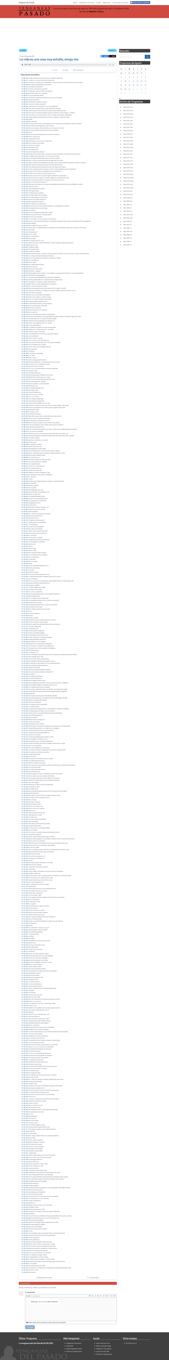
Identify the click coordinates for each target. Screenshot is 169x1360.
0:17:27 (25, 897)
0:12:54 (25, 676)
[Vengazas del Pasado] (34, 15)
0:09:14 (25, 461)
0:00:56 (25, 104)
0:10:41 (25, 546)
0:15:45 (25, 802)
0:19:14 (25, 1008)
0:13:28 (25, 700)
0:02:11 (25, 145)
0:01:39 (25, 126)
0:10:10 (25, 516)
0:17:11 (25, 882)
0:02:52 (25, 167)
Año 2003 (128, 184)
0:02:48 (25, 165)
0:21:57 (25, 1174)
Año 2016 (128, 141)
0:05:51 (25, 297)
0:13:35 (25, 709)
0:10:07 (25, 511)
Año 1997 (127, 204)
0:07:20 (25, 377)
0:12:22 (25, 652)
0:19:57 (25, 1053)
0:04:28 (25, 238)
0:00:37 (25, 91)
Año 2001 (127, 191)
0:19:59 (25, 1055)
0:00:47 (25, 97)
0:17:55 (25, 921)
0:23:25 (25, 1255)
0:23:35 (25, 1266)
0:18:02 (25, 930)
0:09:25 (25, 472)
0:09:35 (25, 481)
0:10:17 (25, 522)
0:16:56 (25, 871)
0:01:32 (25, 123)
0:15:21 (25, 782)
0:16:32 (25, 847)
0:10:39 (25, 544)
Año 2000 (128, 194)
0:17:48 (25, 917)
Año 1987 (127, 238)
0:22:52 (25, 1227)
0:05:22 (25, 280)
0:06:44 (25, 342)
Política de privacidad (103, 1346)
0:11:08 (25, 581)
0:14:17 (25, 737)
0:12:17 (25, 648)
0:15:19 (25, 780)
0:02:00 (25, 136)
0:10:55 (25, 563)
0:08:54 (25, 451)
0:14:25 (25, 741)
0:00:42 (25, 93)
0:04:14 (25, 225)
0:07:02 (25, 362)
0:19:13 (25, 1005)
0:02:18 (25, 154)
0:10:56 (25, 566)
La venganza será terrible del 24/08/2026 (36, 1343)
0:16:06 (25, 828)
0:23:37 (25, 1268)
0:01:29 (25, 119)
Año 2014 (128, 147)
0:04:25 (25, 234)
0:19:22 (25, 1019)
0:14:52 (25, 761)
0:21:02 (25, 1112)
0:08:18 (25, 429)
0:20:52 (25, 1103)
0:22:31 (25, 1211)
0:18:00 (25, 927)
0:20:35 (25, 1088)
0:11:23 (25, 594)
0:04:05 (25, 221)
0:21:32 (25, 1146)
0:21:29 (25, 1144)
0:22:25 (25, 1203)
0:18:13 (25, 945)
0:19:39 (25, 1036)
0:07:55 (25, 412)
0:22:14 (25, 1190)
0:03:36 (25, 191)
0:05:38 (25, 288)
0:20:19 (25, 1073)
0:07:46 (25, 405)
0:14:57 (25, 763)
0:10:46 (25, 555)
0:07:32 (25, 390)
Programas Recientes (86, 2)
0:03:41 (25, 197)
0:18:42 (25, 975)
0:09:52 (25, 492)
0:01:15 (25, 115)
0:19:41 (25, 1038)
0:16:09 (25, 830)
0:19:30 (25, 1027)
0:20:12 (25, 1066)
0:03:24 (25, 182)
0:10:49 (25, 557)
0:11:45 (25, 618)
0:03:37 (25, 193)
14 (141, 81)
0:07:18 (25, 375)
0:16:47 (25, 860)
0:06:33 (25, 331)
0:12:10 (25, 644)
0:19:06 (25, 999)
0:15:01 (25, 765)
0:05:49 (25, 295)
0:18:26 (25, 960)
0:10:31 (25, 535)
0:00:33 (25, 89)
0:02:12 (25, 147)
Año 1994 (128, 215)
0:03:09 (25, 175)
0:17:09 (25, 880)
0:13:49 (25, 719)
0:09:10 (25, 459)
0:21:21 (25, 1133)
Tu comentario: (30, 1292)
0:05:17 (25, 277)
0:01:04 (25, 110)
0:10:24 (25, 529)
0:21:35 (25, 1151)
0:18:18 (25, 953)
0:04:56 (25, 260)
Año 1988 (127, 235)
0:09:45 (25, 485)
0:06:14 (25, 316)
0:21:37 (25, 1153)
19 (133, 85)
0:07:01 (25, 360)
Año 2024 (128, 114)
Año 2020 (128, 127)
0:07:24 (25, 381)
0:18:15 (25, 949)
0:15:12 (25, 774)
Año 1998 (127, 201)
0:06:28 (25, 327)
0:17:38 (25, 904)
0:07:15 (25, 371)
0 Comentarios (94, 1277)
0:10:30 (25, 533)
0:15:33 (25, 793)
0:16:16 (25, 836)
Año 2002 (128, 188)
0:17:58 (25, 923)
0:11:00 (25, 568)
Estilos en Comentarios (104, 1354)
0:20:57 (25, 1107)
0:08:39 (25, 438)
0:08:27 (25, 431)
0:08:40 (25, 440)
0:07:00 (25, 357)
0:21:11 (25, 1123)
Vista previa (36, 1296)
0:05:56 (25, 301)
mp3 (56, 70)
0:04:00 (25, 217)
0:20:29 (25, 1081)
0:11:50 (25, 624)
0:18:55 (25, 986)
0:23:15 (25, 1248)
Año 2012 (127, 154)
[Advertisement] (84, 32)
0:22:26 (25, 1205)
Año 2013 (128, 151)
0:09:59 (25, 501)
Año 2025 (128, 110)
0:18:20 (25, 956)
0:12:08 (25, 641)
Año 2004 (128, 181)
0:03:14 (25, 178)
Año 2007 (128, 171)
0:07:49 (25, 407)
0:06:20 (25, 321)
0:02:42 (25, 163)
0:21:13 (25, 1125)
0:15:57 (25, 823)
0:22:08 (25, 1185)
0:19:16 (25, 1010)
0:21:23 (25, 1136)
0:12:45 (25, 667)
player (66, 70)
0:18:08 (25, 936)
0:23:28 (25, 1259)
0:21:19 (25, 1131)
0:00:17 (25, 80)
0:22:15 (25, 1192)
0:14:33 (25, 748)
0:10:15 (25, 520)
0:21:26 (25, 1138)
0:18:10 (25, 940)
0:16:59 (25, 873)
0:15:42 (25, 797)
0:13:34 (25, 706)
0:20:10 (25, 1064)
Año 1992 (127, 221)
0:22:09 (25, 1187)
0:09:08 (25, 457)
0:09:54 (25, 494)
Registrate (106, 2)
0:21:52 (25, 1168)
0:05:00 (25, 264)
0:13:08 (25, 687)
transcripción (79, 70)
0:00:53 (25, 102)
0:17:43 (25, 910)
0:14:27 (25, 743)
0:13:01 (25, 683)
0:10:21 (25, 524)
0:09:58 (25, 498)
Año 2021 (128, 124)
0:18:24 (25, 958)
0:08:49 (25, 448)
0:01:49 (25, 130)
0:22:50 (25, 1224)
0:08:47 (25, 446)
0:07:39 (25, 399)
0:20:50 (25, 1101)
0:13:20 (25, 696)
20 (137, 85)
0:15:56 (25, 821)
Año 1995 (127, 211)
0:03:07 (25, 173)
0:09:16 (25, 464)
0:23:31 (25, 1261)
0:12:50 (25, 672)
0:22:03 (25, 1179)
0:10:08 (25, 514)
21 (141, 85)
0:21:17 (25, 1129)
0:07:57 (25, 414)
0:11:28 (25, 598)
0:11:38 (25, 607)
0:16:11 (25, 832)
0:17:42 (25, 908)
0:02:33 (25, 160)
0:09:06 (25, 455)
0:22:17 (25, 1194)
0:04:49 (25, 256)
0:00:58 (25, 106)
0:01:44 (25, 128)
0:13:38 (25, 711)
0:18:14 (25, 947)
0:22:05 (25, 1181)
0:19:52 (25, 1049)
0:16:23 (25, 843)
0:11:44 (25, 615)
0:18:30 (25, 964)
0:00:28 (25, 84)
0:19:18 (25, 1012)
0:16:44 (25, 858)
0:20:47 (25, 1099)
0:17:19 (25, 888)
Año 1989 (127, 231)
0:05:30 (25, 284)
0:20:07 (25, 1062)
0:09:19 (25, 468)
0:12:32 (25, 659)
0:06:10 (25, 314)
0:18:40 (25, 973)
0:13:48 (25, 717)
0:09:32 (25, 477)
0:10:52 (25, 561)
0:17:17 (25, 886)
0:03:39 (25, 195)
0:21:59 (25, 1177)
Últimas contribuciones (74, 1351)
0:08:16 (25, 427)
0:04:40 (25, 247)
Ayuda (99, 2)
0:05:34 (25, 286)
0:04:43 (25, 251)
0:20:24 (25, 1077)
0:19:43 (25, 1040)
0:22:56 (25, 1231)
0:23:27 (25, 1257)
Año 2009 (128, 164)
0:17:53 (25, 919)
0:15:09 (25, 771)
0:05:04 (25, 269)
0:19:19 (25, 1014)
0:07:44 (25, 403)
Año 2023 (128, 117)
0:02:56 (25, 169)
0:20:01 (25, 1057)
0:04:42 (25, 249)
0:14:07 (25, 728)
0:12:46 (25, 670)
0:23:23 (25, 1253)
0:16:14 (25, 834)
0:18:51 (25, 982)
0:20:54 (25, 1105)
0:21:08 (25, 1120)
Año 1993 (128, 218)
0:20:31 (25, 1083)
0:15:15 (25, 776)
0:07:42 (25, 401)
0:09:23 (25, 470)
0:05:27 (25, 282)
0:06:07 (25, 310)
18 (129, 85)
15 (145, 81)
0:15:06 (25, 767)
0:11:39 (25, 609)
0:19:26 (25, 1023)
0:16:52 (25, 867)
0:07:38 (25, 397)
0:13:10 (25, 689)
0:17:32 (25, 899)
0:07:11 (25, 366)
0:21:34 (25, 1149)
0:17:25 (25, 895)
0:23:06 (25, 1240)
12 (133, 81)
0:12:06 (25, 639)
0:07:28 (25, 386)
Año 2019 (128, 131)
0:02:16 (25, 152)
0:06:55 (25, 349)
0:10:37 (25, 542)
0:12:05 (25, 637)
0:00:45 (25, 95)
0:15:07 (25, 769)
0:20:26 (25, 1079)
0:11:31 (25, 600)
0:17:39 (25, 906)
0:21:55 (25, 1172)
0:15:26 (25, 787)
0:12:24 (25, 654)
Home (75, 2)
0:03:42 (25, 199)
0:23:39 (25, 1270)
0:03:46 (25, 204)
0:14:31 (25, 745)
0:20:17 (25, 1070)
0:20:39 (25, 1092)
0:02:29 (25, 158)
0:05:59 (25, 303)
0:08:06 (25, 420)
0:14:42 (25, 752)
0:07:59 (25, 416)
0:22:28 (25, 1207)
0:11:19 (25, 589)
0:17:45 (25, 912)
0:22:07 (25, 1183)
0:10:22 (25, 527)
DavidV (49, 1277)
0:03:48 (25, 206)
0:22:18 (25, 1196)
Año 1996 (127, 208)
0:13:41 (25, 713)
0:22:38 (25, 1218)
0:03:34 (25, 188)
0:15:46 (25, 804)
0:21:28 (25, 1142)
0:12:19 (25, 650)
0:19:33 (25, 1029)
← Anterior (23, 50)
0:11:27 (25, 596)
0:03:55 (25, 210)
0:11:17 (25, 587)
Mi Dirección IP (131, 1343)
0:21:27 (25, 1140)
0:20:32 (25, 1086)
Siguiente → (112, 50)
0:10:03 (25, 507)
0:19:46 (25, 1042)
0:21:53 (25, 1170)
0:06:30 (25, 329)
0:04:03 (25, 219)
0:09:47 (25, 488)
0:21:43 (25, 1157)
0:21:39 (25, 1155)
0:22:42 (25, 1220)
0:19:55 (25, 1051)
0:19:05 (25, 997)
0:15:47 (25, 806)
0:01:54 (25, 132)
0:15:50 (25, 810)
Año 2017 (128, 137)
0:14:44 (25, 754)
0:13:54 (25, 724)
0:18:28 (25, 962)
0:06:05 (25, 308)
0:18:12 (25, 943)
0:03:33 (25, 186)
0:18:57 (25, 988)
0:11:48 (25, 622)
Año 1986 (127, 241)
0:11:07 (25, 579)
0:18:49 (25, 979)
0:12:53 (25, 674)
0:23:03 (25, 1235)
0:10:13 (25, 518)
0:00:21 (25, 82)
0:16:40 (25, 854)
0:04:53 (25, 258)
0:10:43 (25, 550)
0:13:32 (25, 704)
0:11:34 (25, 602)
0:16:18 (25, 839)
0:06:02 (25, 305)
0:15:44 (25, 800)
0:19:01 (25, 990)
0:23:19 (25, 1250)
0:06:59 (25, 355)
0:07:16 (25, 373)
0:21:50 (25, 1166)
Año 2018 (128, 134)
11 (129, 81)
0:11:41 (25, 611)
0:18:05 (25, 932)
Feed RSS (70, 1346)
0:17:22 (25, 891)
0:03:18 (25, 180)
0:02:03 (25, 139)
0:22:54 (25, 1229)
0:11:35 (25, 605)
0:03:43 (25, 201)
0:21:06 (25, 1118)
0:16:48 (25, 862)
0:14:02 (25, 726)
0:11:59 (25, 631)
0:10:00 (25, 503)
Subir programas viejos (74, 1349)
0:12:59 (25, 680)
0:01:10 (25, 113)
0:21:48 (25, 1164)
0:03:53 (25, 208)
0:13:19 (25, 693)
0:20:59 (25, 1109)
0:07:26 (25, 384)
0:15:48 (25, 808)
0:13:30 (25, 702)
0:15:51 (25, 813)
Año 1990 (127, 228)
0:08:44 (25, 444)
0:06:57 (25, 351)
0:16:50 (25, 865)
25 (129, 89)
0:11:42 (25, 613)
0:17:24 (25, 893)
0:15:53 (25, 817)
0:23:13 (25, 1246)
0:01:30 (25, 121)
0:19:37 (25, 1034)
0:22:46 (25, 1222)
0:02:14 (25, 149)
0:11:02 (25, 572)
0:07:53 (25, 410)
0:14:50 (25, 758)
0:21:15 (25, 1127)
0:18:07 (25, 934)
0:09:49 (25, 490)
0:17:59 (25, 925)
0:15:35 (25, 795)
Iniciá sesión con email (120, 2)
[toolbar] (102, 1295)
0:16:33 (25, 849)
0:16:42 (25, 856)
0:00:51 (25, 100)
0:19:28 (25, 1025)
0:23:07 (25, 1242)
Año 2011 (128, 157)
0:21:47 (25, 1162)
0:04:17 (25, 227)
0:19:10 (25, 1003)
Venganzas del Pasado (26, 2)
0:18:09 (25, 938)
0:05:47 (25, 293)
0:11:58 (25, 628)
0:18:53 (25, 984)
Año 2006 (128, 174)
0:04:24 (25, 232)
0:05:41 (25, 290)
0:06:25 (25, 325)
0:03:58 (25, 214)
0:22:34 (25, 1213)
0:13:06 (25, 685)
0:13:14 (25, 691)
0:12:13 (25, 646)
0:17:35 (25, 901)
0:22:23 (25, 1200)
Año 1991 (127, 225)
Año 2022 (128, 120)
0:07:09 (25, 364)
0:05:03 (25, 267)
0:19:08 (25, 1001)
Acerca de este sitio (103, 1343)
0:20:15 (25, 1068)
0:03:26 (25, 184)
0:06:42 (25, 340)
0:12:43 (25, 665)
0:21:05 (25, 1116)
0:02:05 (25, 141)
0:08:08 (25, 423)
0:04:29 (25, 240)
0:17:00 (25, 875)
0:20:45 (25, 1096)
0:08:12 (25, 425)
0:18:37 (25, 971)
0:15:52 (25, 815)
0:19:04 (25, 995)
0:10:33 (25, 540)
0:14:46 (25, 756)
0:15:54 (25, 819)
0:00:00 (25, 78)
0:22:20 (25, 1198)
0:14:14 (25, 732)
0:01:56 (25, 134)
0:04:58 (25, 262)
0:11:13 (25, 583)
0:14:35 (25, 750)
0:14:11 (25, 730)
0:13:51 (25, 722)
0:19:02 (25, 992)
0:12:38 (25, 663)
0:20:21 (25, 1075)
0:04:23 (25, 230)
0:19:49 (25, 1044)
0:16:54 (25, 869)
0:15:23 (25, 784)
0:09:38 (25, 483)
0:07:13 (25, 368)
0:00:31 (25, 87)
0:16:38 (25, 852)
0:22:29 (25, 1209)
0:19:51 (25, 1047)
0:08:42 (25, 442)
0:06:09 (25, 312)
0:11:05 (25, 576)
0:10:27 (25, 531)
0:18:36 (25, 969)
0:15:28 (25, 789)
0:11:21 (25, 592)
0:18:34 (25, 966)
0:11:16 (25, 585)
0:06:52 (25, 347)
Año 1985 (127, 245)
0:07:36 (25, 394)
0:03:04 (25, 171)
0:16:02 (25, 826)
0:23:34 (25, 1263)
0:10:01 (25, 505)
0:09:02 (25, 453)
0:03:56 (25, 212)
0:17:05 (25, 878)
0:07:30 (25, 388)
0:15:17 (25, 778)
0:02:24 (25, 156)
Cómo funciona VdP (102, 1351)
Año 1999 (127, 198)
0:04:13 (25, 223)
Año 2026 (128, 107)
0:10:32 (25, 537)
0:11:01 (25, 570)
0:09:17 (25, 466)
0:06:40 (25, 338)
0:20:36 (25, 1090)
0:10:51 (25, 559)
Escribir (28, 1296)
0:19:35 (25, 1032)
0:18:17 (25, 951)
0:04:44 (25, 253)
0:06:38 (25, 336)
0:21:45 (25, 1159)
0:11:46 (25, 620)
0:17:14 (25, 884)
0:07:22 (25, 379)
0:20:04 (25, 1060)
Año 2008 (128, 168)
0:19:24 (25, 1021)
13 (137, 81)
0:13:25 (25, 698)
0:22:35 (25, 1216)
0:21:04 (25, 1114)
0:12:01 (25, 633)
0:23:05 (25, 1237)
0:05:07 (25, 273)
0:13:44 (25, 715)
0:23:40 (25, 1272)
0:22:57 (25, 1233)
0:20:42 (25, 1094)
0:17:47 (25, 914)
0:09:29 (25, 475)
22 (145, 85)
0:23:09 (25, 1244)
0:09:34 (25, 479)
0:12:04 (25, 635)
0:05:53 (25, 299)
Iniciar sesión (42, 1302)
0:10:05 (25, 509)
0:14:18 (25, 739)
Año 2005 (128, 178)
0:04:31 (25, 243)
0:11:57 (25, 626)
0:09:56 (25, 496)
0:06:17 (25, 318)
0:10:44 (25, 553)
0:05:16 (25, 275)
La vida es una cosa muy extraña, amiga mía (49, 59)
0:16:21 (25, 841)
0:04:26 (25, 236)
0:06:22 (25, 323)
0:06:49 (25, 344)
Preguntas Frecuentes (103, 1349)
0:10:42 (25, 548)
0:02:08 (25, 143)
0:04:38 (25, 245)
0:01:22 (25, 117)
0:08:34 (25, 436)
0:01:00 (25, 108)
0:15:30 (25, 791)
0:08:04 (25, 418)
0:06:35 (25, 334)
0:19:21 (25, 1016)
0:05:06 (25, 271)
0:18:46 (25, 977)
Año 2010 (128, 161)
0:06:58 (25, 353)
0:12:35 (25, 661)
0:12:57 (25, 678)
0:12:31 (25, 657)
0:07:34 (25, 392)
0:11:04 (25, 574)
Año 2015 (128, 144)
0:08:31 (25, 433)
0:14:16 (25, 735)
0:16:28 (25, 845)
